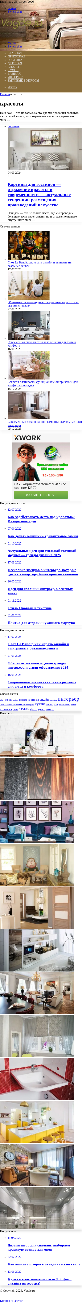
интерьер (68, 699)
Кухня (13, 70)
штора (50, 709)
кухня (40, 704)
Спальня (15, 66)
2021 (2, 700)
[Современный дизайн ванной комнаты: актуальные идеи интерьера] (29, 418)
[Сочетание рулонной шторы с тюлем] (37, 1056)
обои (56, 704)
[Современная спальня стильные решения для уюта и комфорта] (29, 338)
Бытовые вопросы (23, 80)
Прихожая (16, 56)
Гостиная (16, 59)
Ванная (14, 73)
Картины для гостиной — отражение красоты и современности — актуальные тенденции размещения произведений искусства (39, 194)
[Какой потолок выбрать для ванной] (37, 1227)
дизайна (53, 700)
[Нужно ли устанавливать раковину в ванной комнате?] (37, 1099)
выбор (15, 700)
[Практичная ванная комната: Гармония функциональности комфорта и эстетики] (37, 1142)
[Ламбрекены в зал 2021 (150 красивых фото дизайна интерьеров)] (37, 1013)
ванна (8, 699)
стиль (23, 708)
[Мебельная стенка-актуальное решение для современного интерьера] (37, 970)
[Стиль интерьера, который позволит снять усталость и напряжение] (37, 756)
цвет (41, 709)
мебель (49, 704)
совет (73, 705)
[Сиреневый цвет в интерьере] (37, 841)
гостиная (33, 699)
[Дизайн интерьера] (21, 36)
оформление (64, 704)
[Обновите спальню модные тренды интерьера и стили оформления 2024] (29, 298)
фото (33, 709)
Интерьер (15, 77)
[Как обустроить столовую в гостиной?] (37, 1185)
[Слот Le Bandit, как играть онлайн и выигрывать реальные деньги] (29, 259)
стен (15, 709)
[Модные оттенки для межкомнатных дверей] (37, 927)
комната (19, 704)
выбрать (23, 699)
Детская (15, 63)
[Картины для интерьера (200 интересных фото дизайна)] (37, 884)
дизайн (44, 699)
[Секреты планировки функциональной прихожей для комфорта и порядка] (29, 378)
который (30, 704)
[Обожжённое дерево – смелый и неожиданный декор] (37, 799)
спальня (6, 709)
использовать (6, 704)
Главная (5, 94)
